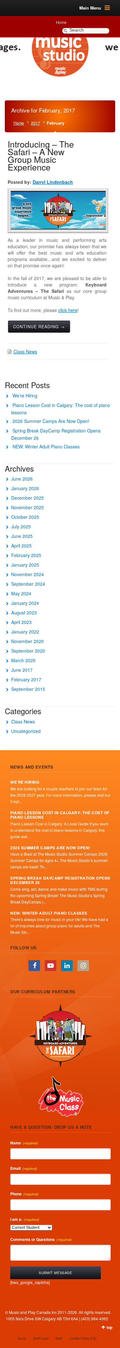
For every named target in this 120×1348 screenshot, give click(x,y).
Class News (25, 351)
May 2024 (21, 593)
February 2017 (26, 679)
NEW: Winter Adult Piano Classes (46, 446)
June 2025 (22, 536)
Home (61, 22)
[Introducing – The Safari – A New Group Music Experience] (58, 210)
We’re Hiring (24, 395)
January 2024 (25, 603)
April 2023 (21, 622)
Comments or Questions (41, 1239)
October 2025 (25, 517)
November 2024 (27, 574)
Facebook (34, 965)
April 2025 (21, 545)
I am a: (24, 1219)
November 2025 (27, 507)
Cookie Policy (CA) (83, 1338)
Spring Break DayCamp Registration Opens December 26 (60, 880)
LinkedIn (67, 965)
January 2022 (25, 631)
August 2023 (24, 612)
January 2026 (25, 488)
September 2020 (28, 651)
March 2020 (23, 660)
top (109, 1327)
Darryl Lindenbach (53, 182)
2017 (35, 123)
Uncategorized (26, 731)
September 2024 (28, 584)
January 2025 (25, 565)
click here (67, 310)
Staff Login (41, 1338)
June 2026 (22, 478)
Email (23, 1168)
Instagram (83, 965)
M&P (59, 1338)
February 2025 (26, 555)
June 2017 (22, 670)
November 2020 (27, 641)
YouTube (50, 965)
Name (24, 1143)
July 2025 (21, 526)
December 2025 (27, 498)
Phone (24, 1194)
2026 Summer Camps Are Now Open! (50, 421)
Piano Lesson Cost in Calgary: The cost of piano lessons (59, 815)
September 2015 (28, 689)
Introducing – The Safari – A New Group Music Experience (41, 155)
